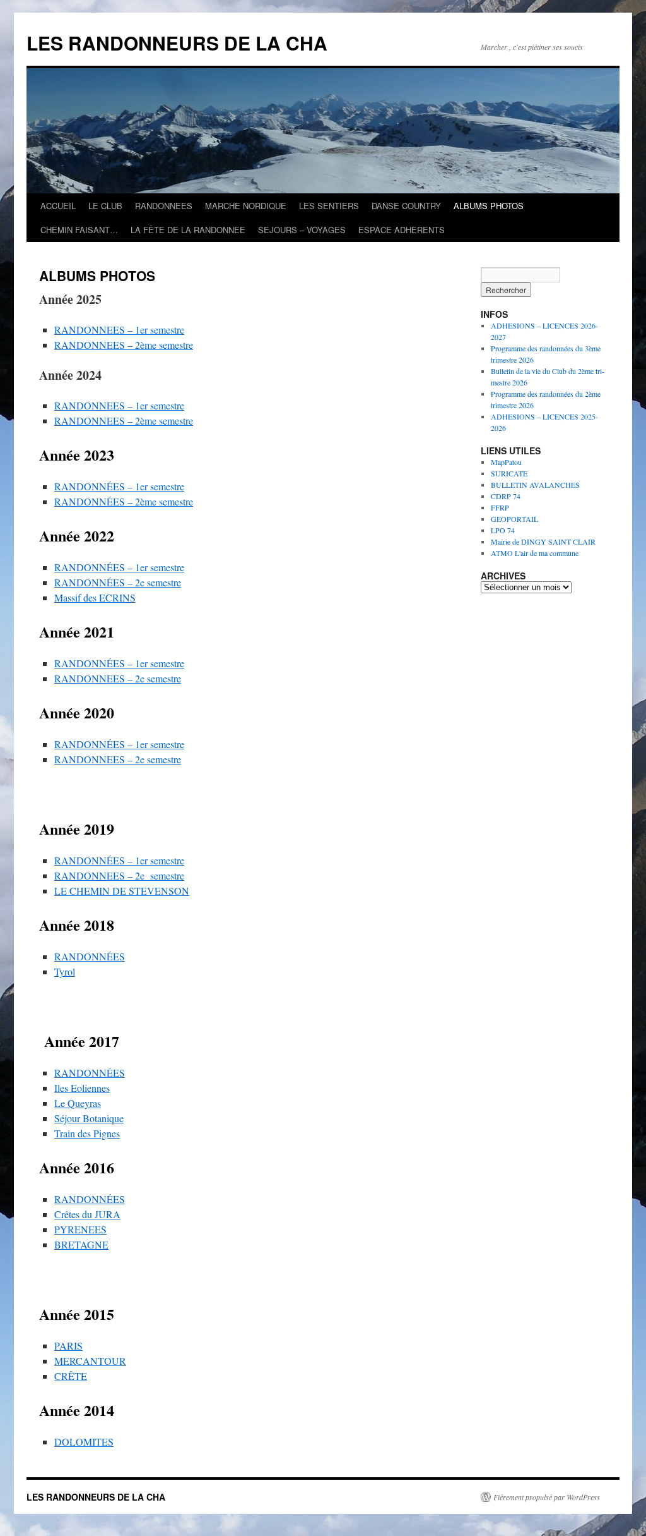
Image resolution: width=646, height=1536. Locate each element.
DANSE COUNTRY (406, 206)
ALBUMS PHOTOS (489, 206)
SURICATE (509, 473)
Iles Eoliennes (82, 1087)
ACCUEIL (58, 206)
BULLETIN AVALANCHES (535, 485)
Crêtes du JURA (87, 1214)
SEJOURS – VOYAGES (302, 230)
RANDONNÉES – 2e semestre (117, 582)
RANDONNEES (163, 206)
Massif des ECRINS (95, 597)
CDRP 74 (505, 496)
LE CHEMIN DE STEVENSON (121, 890)
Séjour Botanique (89, 1118)
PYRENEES (80, 1229)
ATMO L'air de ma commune (534, 553)
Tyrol (64, 971)
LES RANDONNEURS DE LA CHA (176, 42)
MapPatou (506, 462)
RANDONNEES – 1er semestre (119, 329)
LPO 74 (503, 530)
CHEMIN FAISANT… (79, 230)
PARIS (68, 1345)
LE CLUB (105, 206)
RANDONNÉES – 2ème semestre (123, 501)
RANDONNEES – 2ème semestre (123, 344)
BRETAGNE (81, 1244)
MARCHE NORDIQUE (245, 206)
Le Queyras (77, 1103)
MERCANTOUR (90, 1360)
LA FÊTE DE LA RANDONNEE (188, 230)
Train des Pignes (87, 1133)
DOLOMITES (84, 1441)
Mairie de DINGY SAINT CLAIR (543, 541)
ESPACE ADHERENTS (401, 230)
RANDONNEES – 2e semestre (117, 678)
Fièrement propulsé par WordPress (546, 1497)
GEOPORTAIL (514, 519)
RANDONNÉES (89, 956)
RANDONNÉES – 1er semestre (119, 486)
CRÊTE (70, 1375)
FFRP (500, 507)
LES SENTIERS (329, 206)
